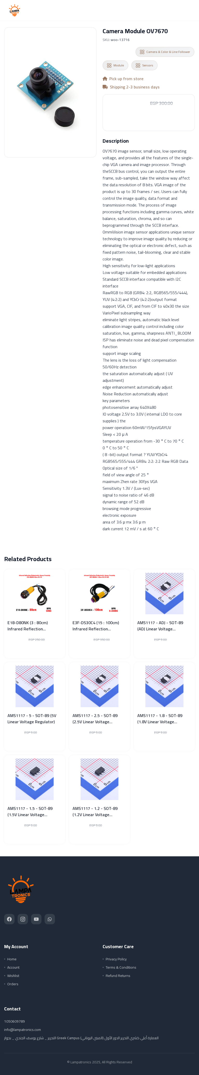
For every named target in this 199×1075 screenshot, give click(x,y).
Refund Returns (118, 975)
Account (13, 967)
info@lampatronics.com (22, 1029)
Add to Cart (148, 119)
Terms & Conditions (121, 967)
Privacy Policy (116, 959)
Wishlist (13, 975)
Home (12, 959)
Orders (12, 984)
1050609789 (14, 1021)
